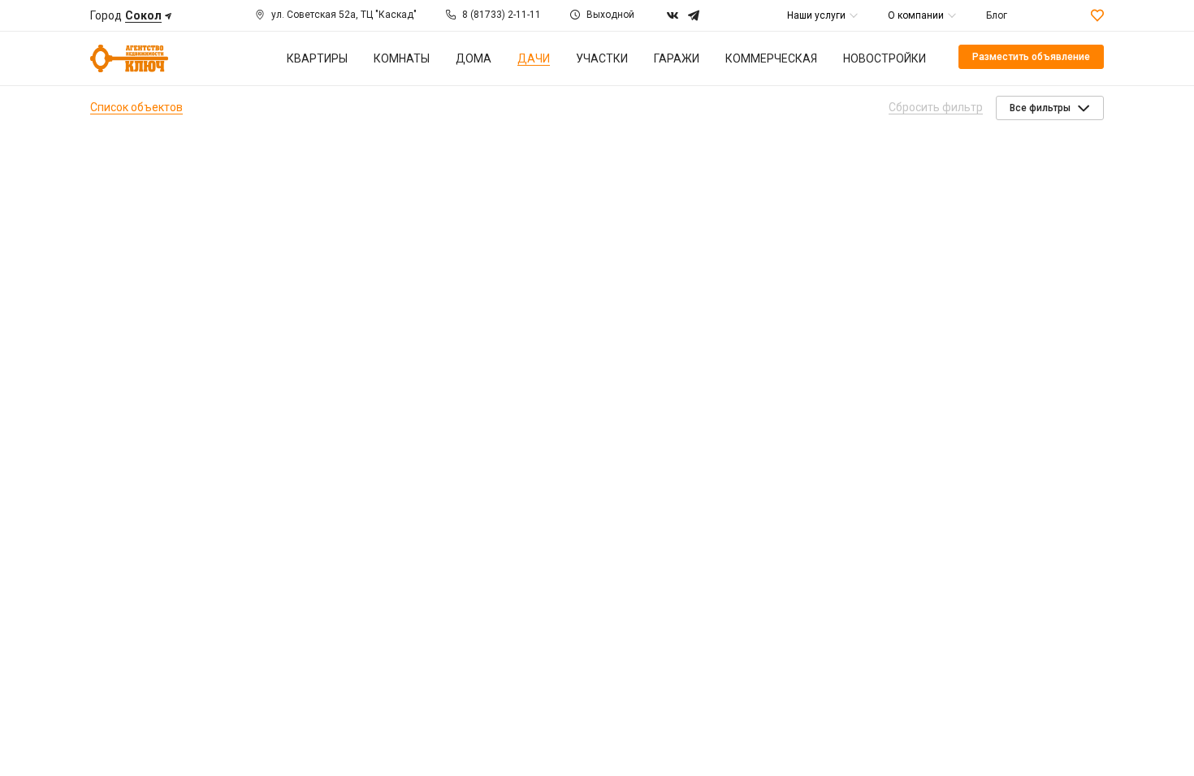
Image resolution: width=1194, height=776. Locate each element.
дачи (533, 58)
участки (602, 58)
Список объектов (136, 107)
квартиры (317, 58)
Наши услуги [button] (816, 15)
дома (473, 58)
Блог (996, 15)
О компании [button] (916, 15)
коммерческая (771, 58)
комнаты (402, 58)
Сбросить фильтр (936, 107)
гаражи (676, 58)
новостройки (884, 58)
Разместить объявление (1031, 57)
